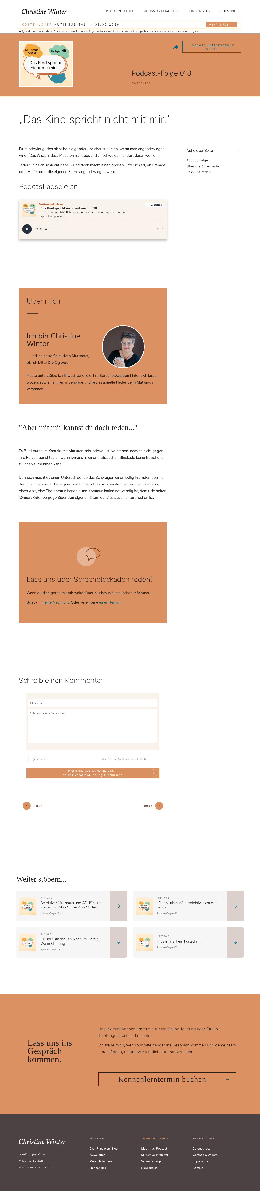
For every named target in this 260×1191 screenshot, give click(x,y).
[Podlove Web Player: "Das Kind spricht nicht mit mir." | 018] (93, 218)
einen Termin (110, 602)
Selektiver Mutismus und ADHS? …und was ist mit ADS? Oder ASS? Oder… (72, 905)
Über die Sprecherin (203, 166)
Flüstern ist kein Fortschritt (178, 941)
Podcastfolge (197, 160)
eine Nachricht (57, 602)
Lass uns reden (199, 172)
